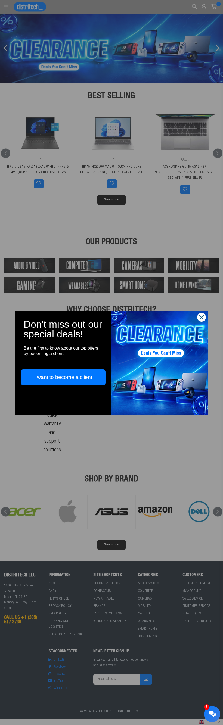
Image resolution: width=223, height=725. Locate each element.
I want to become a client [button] (63, 377)
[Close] (201, 317)
